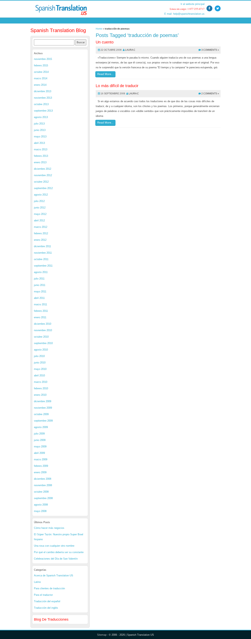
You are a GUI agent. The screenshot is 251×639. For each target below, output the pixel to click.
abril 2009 (39, 453)
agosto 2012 (41, 194)
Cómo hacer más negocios (49, 527)
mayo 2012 (40, 214)
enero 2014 (40, 84)
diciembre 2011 (42, 246)
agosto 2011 (41, 272)
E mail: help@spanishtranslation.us (184, 13)
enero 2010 (40, 394)
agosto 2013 (41, 117)
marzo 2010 (40, 381)
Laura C (130, 50)
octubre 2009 (41, 414)
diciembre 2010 (42, 323)
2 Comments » (210, 93)
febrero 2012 (41, 233)
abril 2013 (39, 142)
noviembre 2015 (43, 59)
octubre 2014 (41, 71)
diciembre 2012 (42, 168)
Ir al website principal (193, 4)
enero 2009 (40, 472)
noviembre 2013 (43, 97)
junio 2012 (39, 207)
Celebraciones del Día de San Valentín (56, 558)
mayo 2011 (40, 291)
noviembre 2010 (43, 330)
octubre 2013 (41, 104)
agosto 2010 (41, 349)
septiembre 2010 (43, 343)
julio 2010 (39, 356)
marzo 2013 (40, 149)
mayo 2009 (40, 446)
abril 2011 (39, 298)
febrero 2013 (41, 155)
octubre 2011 (41, 259)
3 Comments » (210, 50)
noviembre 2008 (43, 485)
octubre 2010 (41, 336)
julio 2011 (39, 278)
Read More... (105, 74)
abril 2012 (39, 220)
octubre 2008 (41, 491)
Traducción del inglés (46, 607)
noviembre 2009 (43, 407)
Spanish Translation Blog (58, 30)
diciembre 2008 (42, 478)
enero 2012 (40, 239)
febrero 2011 (41, 310)
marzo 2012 (40, 226)
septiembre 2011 (43, 265)
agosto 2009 (41, 427)
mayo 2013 (40, 136)
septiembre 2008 (43, 498)
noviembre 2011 (43, 252)
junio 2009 (39, 440)
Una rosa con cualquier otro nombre (54, 545)
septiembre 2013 (43, 110)
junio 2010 (39, 362)
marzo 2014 (40, 78)
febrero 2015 (41, 65)
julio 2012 (39, 201)
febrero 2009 (41, 465)
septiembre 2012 (43, 188)
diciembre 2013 (42, 91)
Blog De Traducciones (51, 619)
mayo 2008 (40, 511)
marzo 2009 (40, 459)
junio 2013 (39, 130)
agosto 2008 (41, 504)
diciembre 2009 (42, 401)
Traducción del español (47, 601)
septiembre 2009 (43, 420)
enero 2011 (40, 317)
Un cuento (105, 42)
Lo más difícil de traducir (117, 86)
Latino (37, 581)
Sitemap (101, 634)
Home (99, 28)
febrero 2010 (41, 388)
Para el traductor (43, 594)
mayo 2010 (40, 369)
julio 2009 (39, 433)
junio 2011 (39, 285)
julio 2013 (39, 123)
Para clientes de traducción (49, 588)
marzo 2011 (40, 304)
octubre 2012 (41, 181)
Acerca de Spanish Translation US (53, 575)
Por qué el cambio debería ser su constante (59, 552)
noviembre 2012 (43, 175)
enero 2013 (40, 162)
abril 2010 (39, 375)
